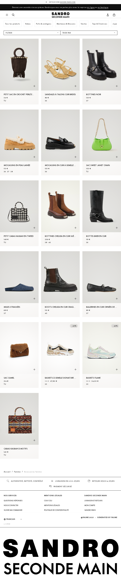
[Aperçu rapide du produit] (34, 86)
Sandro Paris (90, 510)
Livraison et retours (93, 501)
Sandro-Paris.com (67, 2)
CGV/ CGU (48, 501)
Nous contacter (11, 505)
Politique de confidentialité (56, 510)
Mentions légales (52, 505)
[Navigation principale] (7, 15)
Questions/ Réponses (13, 501)
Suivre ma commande (13, 510)
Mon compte (89, 505)
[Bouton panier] (114, 15)
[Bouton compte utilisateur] (108, 15)
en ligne (91, 7)
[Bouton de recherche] (13, 15)
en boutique (103, 7)
